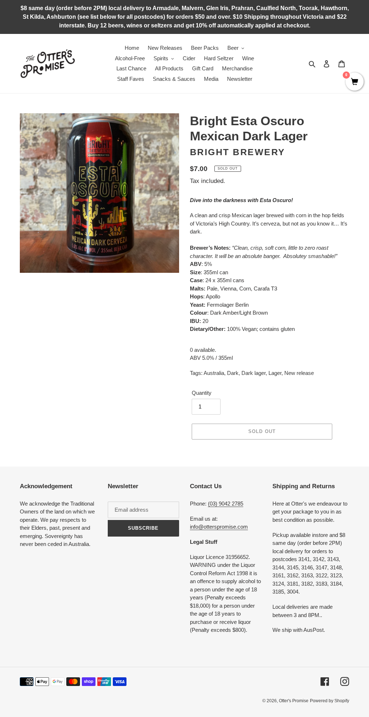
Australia (214, 373)
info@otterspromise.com (219, 527)
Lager (274, 373)
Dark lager (253, 373)
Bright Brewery (237, 152)
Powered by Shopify (329, 700)
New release (299, 373)
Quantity (202, 393)
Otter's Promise (293, 700)
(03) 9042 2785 (225, 503)
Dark (233, 373)
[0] (355, 82)
